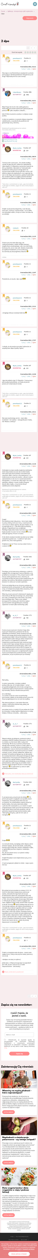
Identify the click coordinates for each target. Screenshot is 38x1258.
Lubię (28, 69)
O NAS (12, 1236)
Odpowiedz (29, 18)
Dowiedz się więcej (28, 1249)
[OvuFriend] (9, 5)
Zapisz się (19, 1054)
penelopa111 (17, 58)
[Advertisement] (19, 30)
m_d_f (15, 615)
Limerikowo (17, 92)
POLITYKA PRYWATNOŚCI (22, 1236)
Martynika (16, 557)
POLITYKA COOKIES (14, 1239)
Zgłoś (34, 69)
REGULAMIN (24, 1239)
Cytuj (23, 69)
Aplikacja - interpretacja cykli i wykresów (20, 11)
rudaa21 (16, 228)
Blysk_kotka (17, 148)
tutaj (5, 1048)
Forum (3, 11)
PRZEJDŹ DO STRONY (19, 1254)
